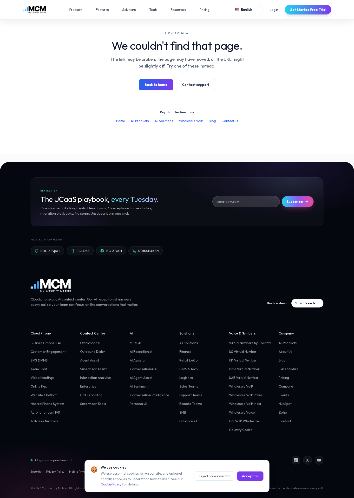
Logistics (186, 377)
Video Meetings (42, 377)
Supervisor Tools (93, 404)
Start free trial (307, 303)
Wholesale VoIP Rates (245, 395)
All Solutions (164, 121)
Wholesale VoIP (191, 121)
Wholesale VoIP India (245, 404)
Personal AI (138, 404)
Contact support (195, 84)
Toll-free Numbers (45, 421)
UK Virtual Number (243, 360)
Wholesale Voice (242, 412)
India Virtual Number (244, 369)
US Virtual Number (242, 351)
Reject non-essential (214, 476)
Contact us (230, 121)
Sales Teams (188, 386)
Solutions (132, 9)
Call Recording (91, 395)
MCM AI (135, 343)
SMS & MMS (39, 360)
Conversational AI (143, 369)
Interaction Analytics (95, 377)
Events (284, 395)
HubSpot (285, 404)
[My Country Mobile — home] (34, 9)
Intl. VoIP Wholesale (244, 421)
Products (79, 9)
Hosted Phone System (47, 404)
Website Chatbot (44, 395)
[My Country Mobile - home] (51, 285)
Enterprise (88, 386)
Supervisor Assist (93, 369)
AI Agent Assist (141, 377)
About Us (285, 351)
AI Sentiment (139, 386)
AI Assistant (139, 360)
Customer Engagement (48, 351)
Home (120, 121)
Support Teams (190, 395)
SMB (182, 412)
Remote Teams (190, 404)
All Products (140, 121)
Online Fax (39, 386)
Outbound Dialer (92, 351)
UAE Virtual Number (244, 377)
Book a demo (277, 303)
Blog (212, 121)
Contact (285, 421)
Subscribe (295, 201)
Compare (286, 386)
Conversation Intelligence (149, 395)
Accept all (250, 476)
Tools (156, 9)
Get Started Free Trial (308, 9)
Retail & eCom (189, 360)
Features (106, 9)
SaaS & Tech (188, 369)
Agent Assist (89, 360)
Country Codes (240, 430)
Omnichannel (90, 343)
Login (274, 9)
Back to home (156, 84)
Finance (185, 351)
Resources (182, 9)
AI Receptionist (141, 351)
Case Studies (288, 369)
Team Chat (39, 369)
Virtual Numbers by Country (250, 343)
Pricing (205, 9)
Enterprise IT (189, 421)
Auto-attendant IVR (45, 412)
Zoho (283, 412)
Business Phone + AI (46, 343)
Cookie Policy (111, 484)
